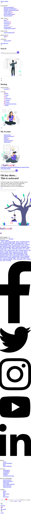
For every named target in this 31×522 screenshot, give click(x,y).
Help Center (6, 494)
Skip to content (4, 1)
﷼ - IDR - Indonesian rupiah (13, 248)
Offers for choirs (7, 487)
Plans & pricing (8, 15)
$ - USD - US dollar (6, 260)
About (4, 491)
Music (5, 20)
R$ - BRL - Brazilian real (16, 243)
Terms (20, 501)
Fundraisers (7, 23)
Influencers (6, 22)
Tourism (7, 102)
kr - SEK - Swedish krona (21, 257)
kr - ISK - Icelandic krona (20, 250)
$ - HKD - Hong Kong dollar (17, 247)
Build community (7, 466)
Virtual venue (7, 11)
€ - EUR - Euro (23, 246)
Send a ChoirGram (7, 481)
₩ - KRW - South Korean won (14, 251)
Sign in (2, 43)
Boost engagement (8, 7)
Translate (11, 238)
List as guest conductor (9, 484)
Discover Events (7, 480)
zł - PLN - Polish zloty (12, 256)
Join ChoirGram (7, 485)
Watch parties (7, 27)
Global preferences (8, 136)
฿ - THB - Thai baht (16, 259)
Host (4, 464)
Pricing (7, 105)
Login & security (8, 140)
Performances (6, 470)
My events (3, 509)
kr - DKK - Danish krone (13, 246)
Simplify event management (11, 10)
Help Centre (7, 40)
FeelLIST (6, 139)
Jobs (4, 495)
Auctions (6, 25)
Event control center (9, 14)
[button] (1, 45)
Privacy (15, 501)
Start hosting (7, 168)
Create (4, 462)
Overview (6, 89)
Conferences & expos (9, 28)
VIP (6, 97)
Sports (6, 95)
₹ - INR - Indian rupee (8, 250)
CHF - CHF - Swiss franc (13, 244)
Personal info (7, 135)
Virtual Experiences (9, 32)
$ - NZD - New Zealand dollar (16, 254)
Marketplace (6, 482)
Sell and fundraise (7, 463)
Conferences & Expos (10, 103)
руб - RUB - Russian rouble (8, 257)
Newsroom (6, 496)
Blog (5, 36)
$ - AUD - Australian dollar (21, 241)
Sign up (6, 43)
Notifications (7, 142)
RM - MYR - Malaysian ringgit (14, 253)
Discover (3, 505)
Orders (5, 137)
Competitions (6, 471)
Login (2, 512)
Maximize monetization (10, 8)
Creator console (8, 13)
